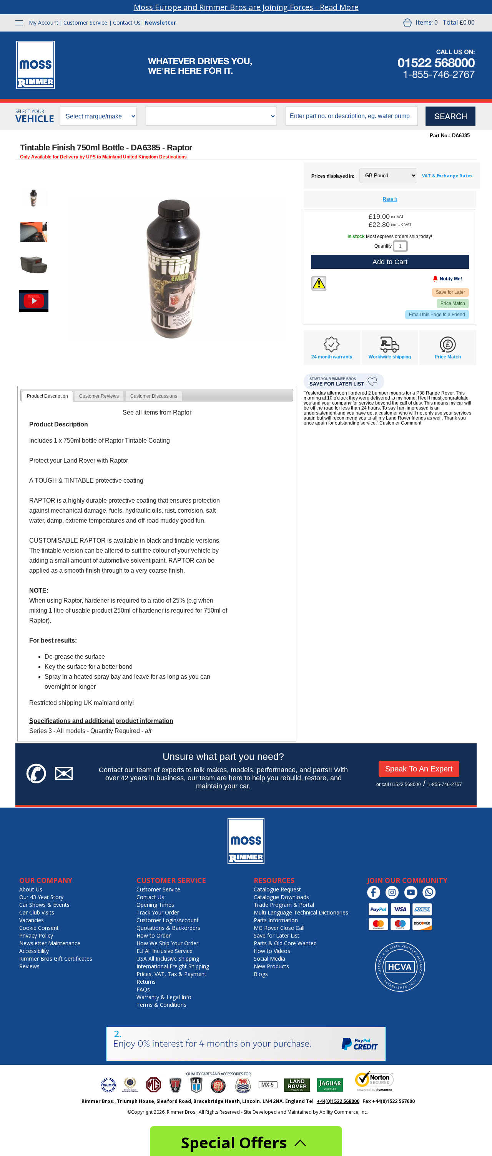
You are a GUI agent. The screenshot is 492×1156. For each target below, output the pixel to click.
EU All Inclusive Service (164, 950)
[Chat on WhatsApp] (431, 897)
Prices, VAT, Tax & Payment (171, 974)
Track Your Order (157, 912)
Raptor (182, 412)
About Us (30, 889)
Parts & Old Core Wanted (285, 943)
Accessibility (34, 950)
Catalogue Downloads (281, 897)
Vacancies (31, 920)
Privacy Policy (36, 935)
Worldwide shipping (390, 357)
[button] (33, 198)
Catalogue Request (277, 889)
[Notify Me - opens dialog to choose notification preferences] (431, 280)
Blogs (261, 974)
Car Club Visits (36, 912)
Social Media (269, 958)
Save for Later (450, 292)
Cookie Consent (39, 927)
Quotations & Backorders (168, 927)
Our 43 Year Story (41, 897)
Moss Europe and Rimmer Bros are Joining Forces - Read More (246, 7)
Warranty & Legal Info (163, 997)
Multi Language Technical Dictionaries (301, 912)
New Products (271, 966)
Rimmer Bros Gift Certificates (55, 958)
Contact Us (127, 22)
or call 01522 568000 (398, 784)
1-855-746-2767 (445, 784)
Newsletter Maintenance (49, 943)
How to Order (153, 935)
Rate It (390, 199)
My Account (43, 22)
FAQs (143, 989)
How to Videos (272, 950)
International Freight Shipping (172, 966)
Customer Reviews (99, 396)
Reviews (29, 966)
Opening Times (155, 904)
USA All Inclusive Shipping (167, 958)
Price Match (452, 303)
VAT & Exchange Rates (447, 175)
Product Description (47, 396)
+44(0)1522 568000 (338, 1101)
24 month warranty (331, 357)
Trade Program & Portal (284, 904)
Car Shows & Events (44, 904)
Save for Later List (276, 935)
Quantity (383, 246)
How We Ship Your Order (167, 943)
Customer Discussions (153, 396)
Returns (146, 981)
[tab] (47, 396)
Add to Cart (389, 262)
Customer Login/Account (167, 920)
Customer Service (85, 22)
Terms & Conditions (161, 1004)
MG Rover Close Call (279, 927)
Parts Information (276, 920)
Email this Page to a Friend (437, 314)
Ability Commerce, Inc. (343, 1112)
